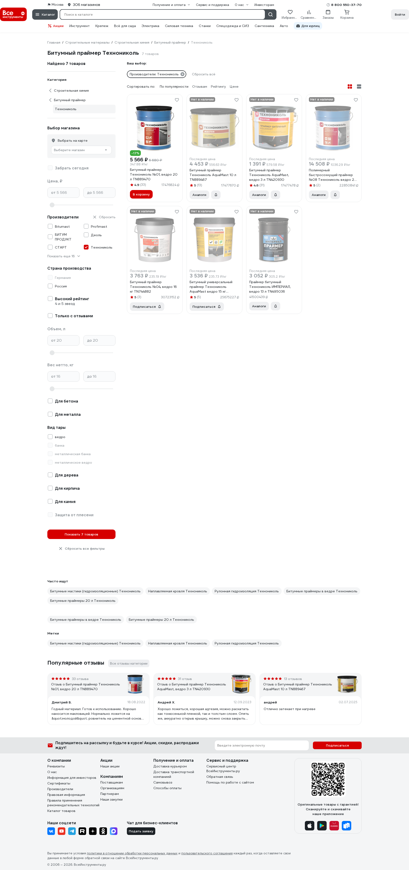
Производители (60, 789)
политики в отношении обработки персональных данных (132, 853)
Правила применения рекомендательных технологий (73, 802)
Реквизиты (56, 766)
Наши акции (110, 766)
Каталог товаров (61, 811)
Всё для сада (125, 26)
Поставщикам (111, 782)
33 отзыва (80, 679)
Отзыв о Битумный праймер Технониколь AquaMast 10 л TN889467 (297, 686)
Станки (205, 26)
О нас (52, 772)
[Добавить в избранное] (177, 100)
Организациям (112, 788)
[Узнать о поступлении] (216, 194)
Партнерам (109, 794)
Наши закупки (111, 799)
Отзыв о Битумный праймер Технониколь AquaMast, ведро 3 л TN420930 (191, 686)
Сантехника (264, 26)
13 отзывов (293, 679)
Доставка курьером (170, 766)
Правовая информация (66, 795)
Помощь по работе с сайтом (230, 782)
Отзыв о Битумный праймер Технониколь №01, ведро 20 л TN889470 (85, 686)
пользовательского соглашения (207, 853)
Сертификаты (58, 783)
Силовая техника (179, 26)
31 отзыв (185, 679)
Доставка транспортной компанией (173, 774)
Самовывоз (162, 782)
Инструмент (79, 26)
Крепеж (101, 26)
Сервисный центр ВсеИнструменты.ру (223, 768)
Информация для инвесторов (71, 777)
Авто (284, 26)
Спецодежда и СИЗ (232, 26)
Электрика (150, 26)
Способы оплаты (167, 788)
